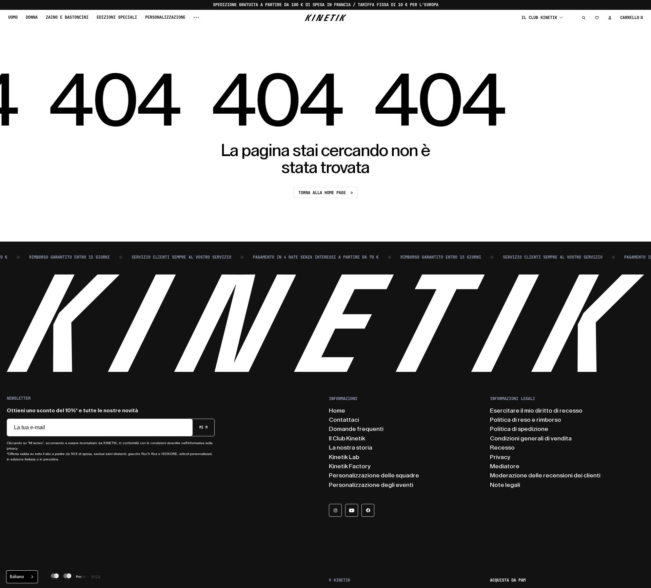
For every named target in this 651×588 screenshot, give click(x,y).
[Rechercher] (584, 18)
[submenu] (196, 17)
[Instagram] (335, 510)
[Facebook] (367, 510)
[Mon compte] (610, 18)
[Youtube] (351, 510)
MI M (203, 427)
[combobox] (22, 576)
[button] (542, 17)
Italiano (17, 576)
